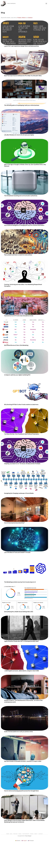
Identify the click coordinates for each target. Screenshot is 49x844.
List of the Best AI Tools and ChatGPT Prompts (17, 552)
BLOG (11, 833)
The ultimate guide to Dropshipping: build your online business (21, 105)
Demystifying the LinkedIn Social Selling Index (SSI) (18, 611)
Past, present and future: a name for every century (18, 255)
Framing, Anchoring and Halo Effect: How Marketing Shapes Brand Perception (23, 285)
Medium (24, 17)
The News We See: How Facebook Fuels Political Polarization (21, 434)
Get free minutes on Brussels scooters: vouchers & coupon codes (22, 761)
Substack (30, 17)
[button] (46, 3)
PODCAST (15, 833)
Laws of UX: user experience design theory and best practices (21, 46)
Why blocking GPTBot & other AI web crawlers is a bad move (21, 404)
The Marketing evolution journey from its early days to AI (20, 582)
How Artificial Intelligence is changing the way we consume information (24, 225)
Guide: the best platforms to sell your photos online (18, 731)
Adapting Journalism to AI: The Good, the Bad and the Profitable (22, 463)
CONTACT (40, 833)
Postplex (19, 17)
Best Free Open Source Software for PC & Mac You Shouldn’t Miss (23, 75)
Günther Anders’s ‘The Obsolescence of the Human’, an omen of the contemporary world (23, 701)
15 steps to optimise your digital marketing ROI (17, 375)
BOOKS (31, 833)
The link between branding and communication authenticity (20, 195)
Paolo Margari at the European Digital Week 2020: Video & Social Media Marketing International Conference (24, 821)
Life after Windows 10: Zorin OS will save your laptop (19, 135)
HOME (7, 833)
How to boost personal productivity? (14, 523)
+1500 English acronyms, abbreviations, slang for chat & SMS (21, 670)
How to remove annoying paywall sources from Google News (21, 790)
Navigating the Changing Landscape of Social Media (19, 493)
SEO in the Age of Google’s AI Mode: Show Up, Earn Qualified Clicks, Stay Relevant (25, 165)
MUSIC (20, 833)
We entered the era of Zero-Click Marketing (16, 345)
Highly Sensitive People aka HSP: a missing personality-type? (21, 641)
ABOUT (35, 833)
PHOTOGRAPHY (25, 833)
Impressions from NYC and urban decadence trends (18, 315)
